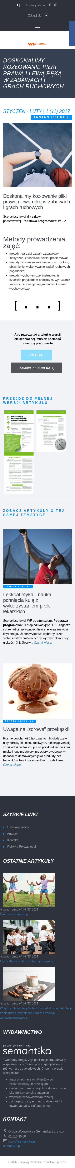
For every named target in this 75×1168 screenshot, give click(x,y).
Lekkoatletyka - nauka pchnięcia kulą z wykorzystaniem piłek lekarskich (27, 603)
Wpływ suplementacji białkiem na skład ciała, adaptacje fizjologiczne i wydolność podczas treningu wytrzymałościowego (36, 1012)
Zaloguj (36, 355)
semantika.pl (11, 1146)
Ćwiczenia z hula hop (14, 914)
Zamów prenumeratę (36, 368)
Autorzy (12, 833)
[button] (38, 15)
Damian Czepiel (51, 117)
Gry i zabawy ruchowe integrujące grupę (26, 961)
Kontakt (12, 840)
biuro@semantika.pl (21, 1141)
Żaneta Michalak (19, 721)
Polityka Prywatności (21, 846)
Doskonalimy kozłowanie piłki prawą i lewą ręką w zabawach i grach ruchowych (36, 201)
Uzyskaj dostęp (18, 827)
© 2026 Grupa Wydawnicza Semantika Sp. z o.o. (37, 1162)
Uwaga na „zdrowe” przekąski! (36, 729)
